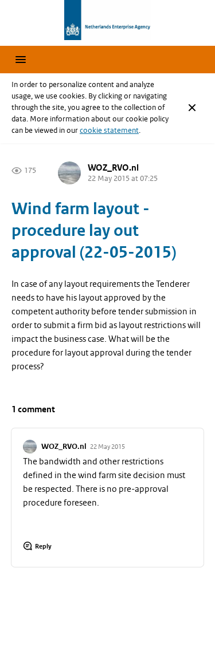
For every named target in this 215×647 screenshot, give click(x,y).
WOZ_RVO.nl (113, 168)
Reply (43, 546)
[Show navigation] (20, 59)
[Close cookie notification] (192, 107)
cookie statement (109, 130)
